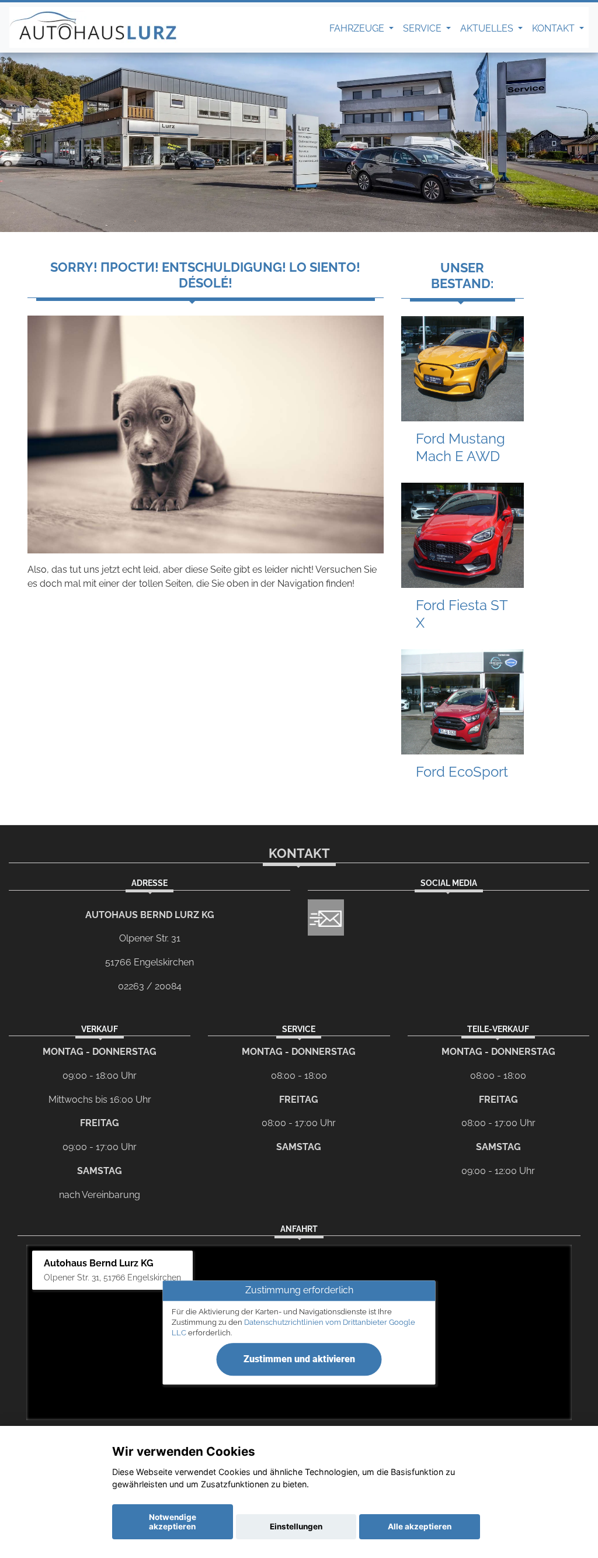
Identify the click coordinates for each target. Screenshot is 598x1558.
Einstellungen (296, 1526)
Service (423, 28)
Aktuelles (488, 28)
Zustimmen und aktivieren (299, 1359)
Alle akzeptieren (419, 1526)
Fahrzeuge (358, 28)
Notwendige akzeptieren (172, 1521)
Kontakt (554, 28)
